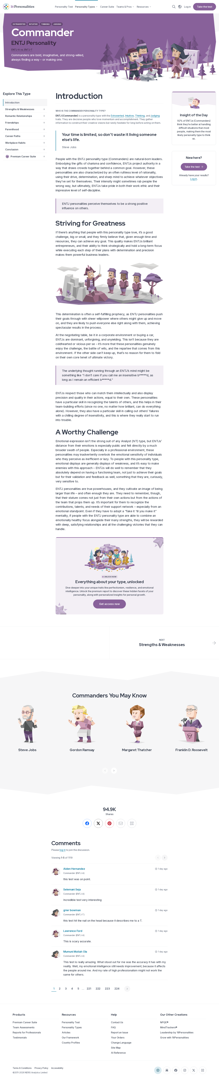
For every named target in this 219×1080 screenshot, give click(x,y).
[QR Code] (202, 1070)
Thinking (140, 115)
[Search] (173, 6)
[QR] (131, 823)
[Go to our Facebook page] (176, 1070)
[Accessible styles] (158, 1070)
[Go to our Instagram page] (184, 1070)
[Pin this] (109, 823)
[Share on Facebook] (87, 823)
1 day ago (163, 868)
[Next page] (127, 989)
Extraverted (117, 115)
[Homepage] (18, 6)
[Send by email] (120, 823)
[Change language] (179, 6)
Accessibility (57, 1068)
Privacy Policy (41, 1068)
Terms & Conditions (22, 1068)
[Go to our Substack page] (167, 1070)
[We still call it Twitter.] (98, 823)
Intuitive (129, 115)
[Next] (114, 771)
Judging (155, 115)
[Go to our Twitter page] (193, 1070)
